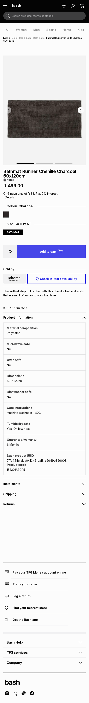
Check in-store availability (58, 278)
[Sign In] (73, 6)
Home (7, 38)
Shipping (9, 494)
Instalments (11, 484)
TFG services (17, 652)
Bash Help (15, 642)
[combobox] (44, 16)
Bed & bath (25, 38)
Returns (9, 504)
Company (14, 663)
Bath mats (38, 38)
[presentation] (7, 30)
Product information (18, 317)
